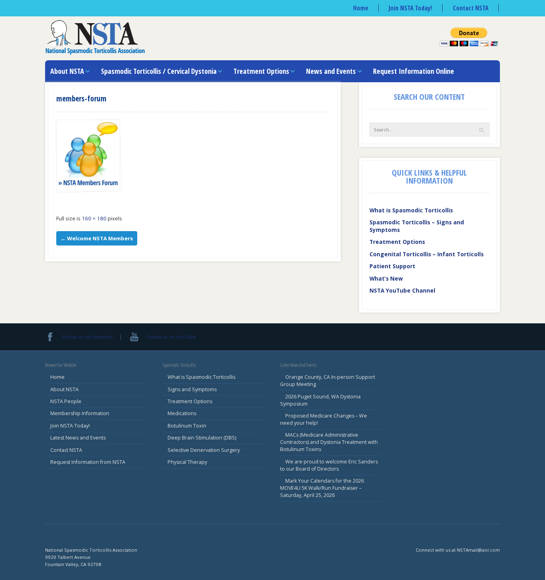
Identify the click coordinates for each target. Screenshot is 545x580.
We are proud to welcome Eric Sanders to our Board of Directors (329, 465)
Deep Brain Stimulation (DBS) (202, 437)
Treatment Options (261, 71)
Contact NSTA (470, 8)
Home (360, 8)
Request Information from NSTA (87, 462)
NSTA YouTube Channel (402, 290)
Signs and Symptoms (192, 389)
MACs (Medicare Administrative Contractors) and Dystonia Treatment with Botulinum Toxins (329, 442)
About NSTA (67, 71)
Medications (182, 413)
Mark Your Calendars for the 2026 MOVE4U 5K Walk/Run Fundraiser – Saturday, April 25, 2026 (322, 488)
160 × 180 (94, 218)
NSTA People (65, 401)
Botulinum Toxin (187, 425)
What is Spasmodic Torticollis (411, 210)
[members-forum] (88, 155)
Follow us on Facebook (87, 337)
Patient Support (392, 266)
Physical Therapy (187, 462)
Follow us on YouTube (171, 337)
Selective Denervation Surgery (204, 450)
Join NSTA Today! (410, 8)
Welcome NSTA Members (97, 238)
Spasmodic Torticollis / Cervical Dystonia (159, 71)
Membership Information (79, 413)
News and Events (331, 71)
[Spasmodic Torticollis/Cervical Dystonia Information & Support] (95, 36)
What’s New (386, 278)
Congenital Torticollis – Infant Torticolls (426, 254)
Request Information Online (413, 71)
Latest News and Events (78, 437)
